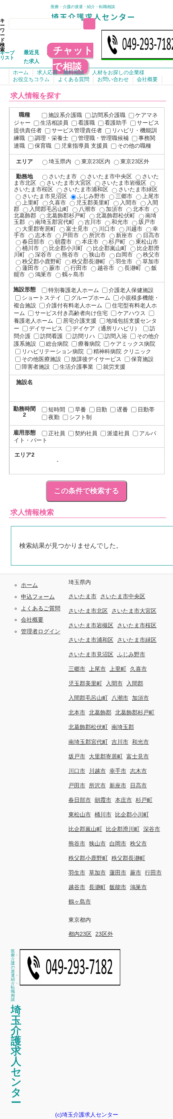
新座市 (124, 235)
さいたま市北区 (88, 611)
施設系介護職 (65, 115)
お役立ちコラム (31, 79)
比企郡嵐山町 (110, 248)
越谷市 (105, 268)
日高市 (151, 235)
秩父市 (151, 254)
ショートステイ (41, 297)
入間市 (128, 202)
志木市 (43, 235)
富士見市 (77, 228)
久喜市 (57, 202)
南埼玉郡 (122, 727)
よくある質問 (73, 79)
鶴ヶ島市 (73, 274)
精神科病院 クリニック (122, 351)
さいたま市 (63, 176)
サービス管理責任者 (76, 130)
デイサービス (46, 328)
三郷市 (123, 196)
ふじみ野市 (91, 196)
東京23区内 (95, 161)
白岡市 (124, 254)
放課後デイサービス (96, 359)
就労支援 (114, 366)
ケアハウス (131, 313)
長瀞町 (132, 268)
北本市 (141, 209)
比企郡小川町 (66, 248)
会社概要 (147, 79)
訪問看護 (51, 336)
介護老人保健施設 (131, 290)
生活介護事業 (76, 366)
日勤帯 (146, 409)
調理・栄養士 (51, 138)
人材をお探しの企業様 (118, 72)
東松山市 (147, 241)
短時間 (56, 409)
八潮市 (87, 209)
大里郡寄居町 (39, 228)
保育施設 (142, 359)
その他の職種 (134, 145)
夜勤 (54, 417)
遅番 (122, 409)
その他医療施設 (41, 359)
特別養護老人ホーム (73, 290)
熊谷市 (70, 254)
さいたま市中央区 (109, 176)
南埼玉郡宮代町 (54, 222)
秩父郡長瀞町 (88, 261)
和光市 (119, 222)
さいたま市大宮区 (68, 183)
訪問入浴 (116, 336)
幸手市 (117, 771)
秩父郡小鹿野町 (42, 261)
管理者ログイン (40, 631)
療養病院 (89, 343)
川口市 (107, 228)
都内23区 (80, 934)
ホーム (21, 72)
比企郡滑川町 (123, 829)
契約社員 (86, 433)
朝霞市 (63, 241)
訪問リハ (83, 336)
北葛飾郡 (100, 712)
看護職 (86, 122)
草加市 (150, 261)
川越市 (134, 228)
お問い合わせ (113, 79)
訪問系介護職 (109, 115)
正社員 (56, 433)
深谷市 (43, 254)
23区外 (104, 934)
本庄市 (90, 241)
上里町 (30, 202)
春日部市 (33, 241)
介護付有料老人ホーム (74, 305)
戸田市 (70, 235)
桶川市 (30, 248)
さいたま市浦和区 (85, 189)
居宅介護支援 (80, 320)
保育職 (43, 145)
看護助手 (116, 122)
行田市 (78, 268)
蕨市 (54, 268)
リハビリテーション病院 (53, 351)
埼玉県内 (60, 161)
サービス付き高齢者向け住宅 (71, 313)
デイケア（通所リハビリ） (106, 328)
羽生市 (123, 261)
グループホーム (90, 297)
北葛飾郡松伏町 (115, 215)
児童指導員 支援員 (84, 145)
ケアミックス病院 (132, 343)
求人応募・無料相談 (60, 72)
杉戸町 (117, 241)
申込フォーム (38, 596)
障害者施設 (36, 366)
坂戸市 (146, 222)
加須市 (114, 209)
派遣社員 (118, 433)
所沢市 (97, 235)
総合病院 (57, 343)
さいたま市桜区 (137, 625)
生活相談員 (54, 122)
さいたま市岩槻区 (123, 183)
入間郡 (134, 683)
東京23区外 (134, 161)
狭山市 (97, 254)
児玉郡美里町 (93, 202)
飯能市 (117, 887)
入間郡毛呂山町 (49, 209)
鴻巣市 (43, 274)
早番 (80, 409)
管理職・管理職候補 (103, 138)
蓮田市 (30, 268)
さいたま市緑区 (138, 189)
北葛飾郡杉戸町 (66, 215)
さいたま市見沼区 (44, 196)
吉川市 (92, 222)
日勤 (101, 409)
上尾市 (150, 196)
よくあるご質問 (40, 608)
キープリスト (7, 55)
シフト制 (80, 417)
